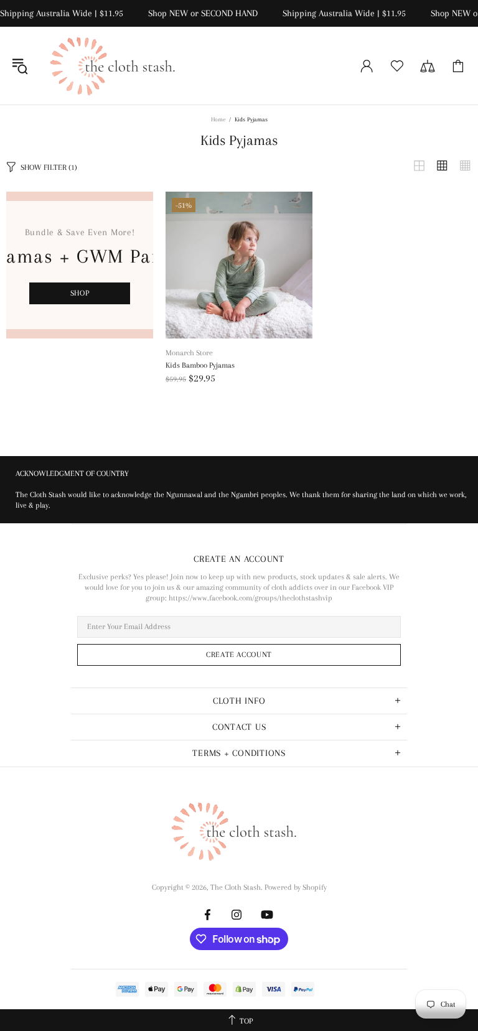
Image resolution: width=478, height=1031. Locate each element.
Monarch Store (189, 352)
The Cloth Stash (117, 66)
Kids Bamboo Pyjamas (200, 365)
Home (218, 119)
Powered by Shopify (296, 887)
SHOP (80, 293)
